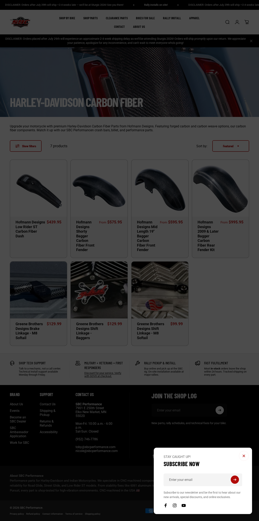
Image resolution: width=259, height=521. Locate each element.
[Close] (244, 456)
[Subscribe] (235, 480)
